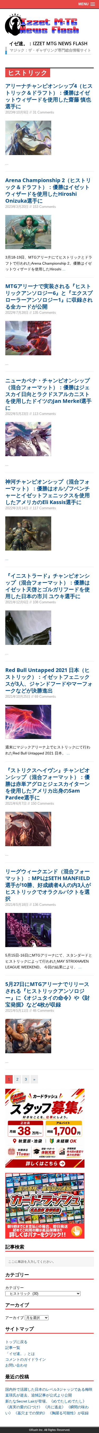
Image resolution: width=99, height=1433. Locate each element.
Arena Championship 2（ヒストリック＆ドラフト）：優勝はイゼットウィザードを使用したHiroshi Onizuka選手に (48, 190)
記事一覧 (12, 1347)
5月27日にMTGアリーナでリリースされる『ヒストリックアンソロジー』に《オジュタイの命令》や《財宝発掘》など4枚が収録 (47, 994)
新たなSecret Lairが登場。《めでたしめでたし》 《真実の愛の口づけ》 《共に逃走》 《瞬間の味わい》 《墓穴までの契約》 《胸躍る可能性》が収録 (47, 1407)
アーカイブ (14, 1318)
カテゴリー (14, 1288)
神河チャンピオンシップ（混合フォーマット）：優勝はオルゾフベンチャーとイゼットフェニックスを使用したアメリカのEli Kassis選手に (47, 492)
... (6, 163)
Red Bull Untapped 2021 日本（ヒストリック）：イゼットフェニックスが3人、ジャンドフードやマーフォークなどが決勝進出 (49, 680)
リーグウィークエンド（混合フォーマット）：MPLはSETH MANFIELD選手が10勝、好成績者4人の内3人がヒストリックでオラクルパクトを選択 (48, 885)
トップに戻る (16, 1342)
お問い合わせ (16, 1365)
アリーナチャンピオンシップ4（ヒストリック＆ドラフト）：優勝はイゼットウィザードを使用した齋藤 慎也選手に (49, 96)
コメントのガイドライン (25, 1359)
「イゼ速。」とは (20, 1354)
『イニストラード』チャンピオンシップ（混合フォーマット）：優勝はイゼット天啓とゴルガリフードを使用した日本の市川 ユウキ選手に (47, 586)
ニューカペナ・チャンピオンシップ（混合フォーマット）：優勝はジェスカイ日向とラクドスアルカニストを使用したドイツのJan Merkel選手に (48, 394)
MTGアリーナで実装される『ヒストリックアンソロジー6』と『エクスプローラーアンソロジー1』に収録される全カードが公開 (49, 296)
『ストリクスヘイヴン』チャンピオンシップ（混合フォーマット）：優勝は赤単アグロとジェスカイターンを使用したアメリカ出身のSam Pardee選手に (47, 784)
